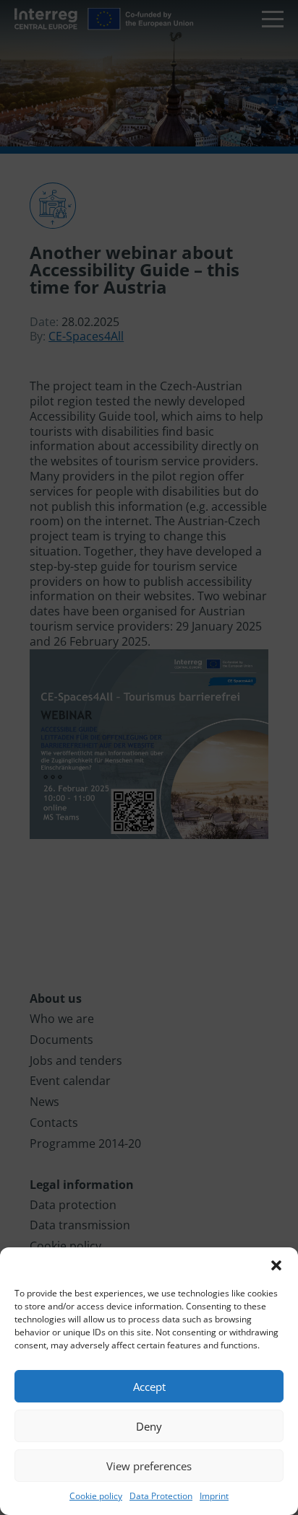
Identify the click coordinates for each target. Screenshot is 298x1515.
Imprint (214, 1496)
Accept (149, 1386)
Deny (149, 1426)
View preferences (149, 1466)
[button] (276, 1265)
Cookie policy (95, 1496)
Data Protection (160, 1496)
